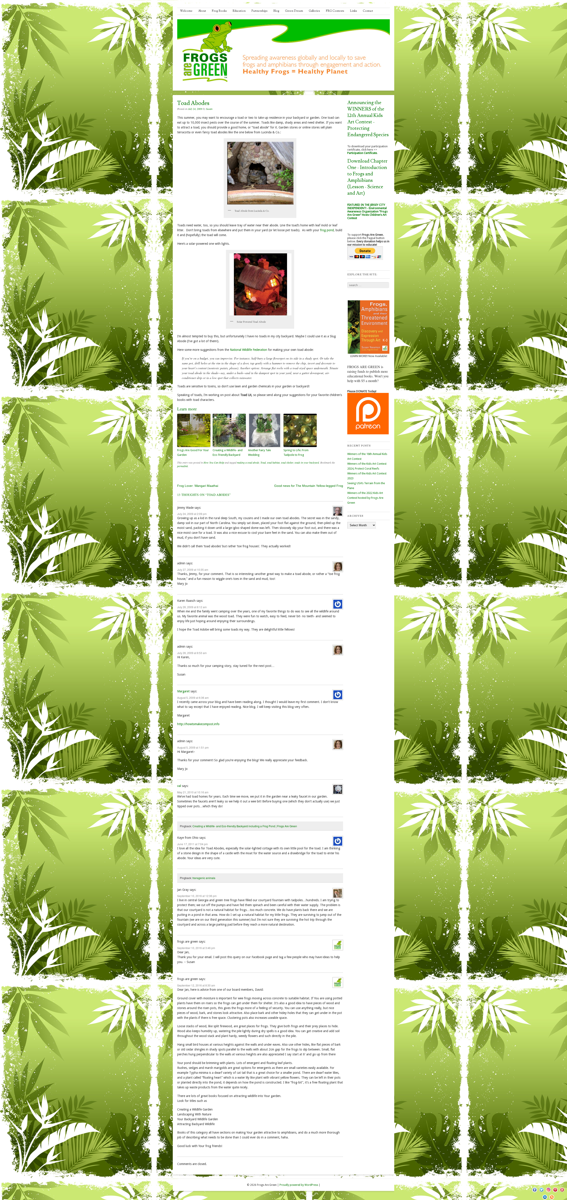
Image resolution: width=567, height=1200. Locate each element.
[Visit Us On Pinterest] (555, 1192)
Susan (209, 109)
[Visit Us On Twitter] (541, 1192)
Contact (368, 11)
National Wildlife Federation (248, 349)
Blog (276, 11)
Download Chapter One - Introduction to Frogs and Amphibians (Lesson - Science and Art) (367, 177)
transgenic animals (203, 878)
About (202, 11)
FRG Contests (335, 11)
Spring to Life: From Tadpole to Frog (296, 452)
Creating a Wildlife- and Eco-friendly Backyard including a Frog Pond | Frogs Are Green (244, 826)
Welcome (186, 11)
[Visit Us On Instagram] (548, 1192)
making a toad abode (248, 462)
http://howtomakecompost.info (198, 724)
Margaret (183, 691)
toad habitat (273, 462)
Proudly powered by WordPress (299, 1184)
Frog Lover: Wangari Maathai (197, 485)
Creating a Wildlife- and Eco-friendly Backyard (228, 452)
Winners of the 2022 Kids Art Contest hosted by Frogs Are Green (365, 497)
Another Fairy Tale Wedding (259, 452)
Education (239, 11)
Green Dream (294, 11)
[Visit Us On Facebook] (534, 1192)
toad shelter (287, 462)
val (179, 786)
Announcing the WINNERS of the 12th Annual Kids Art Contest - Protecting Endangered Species (368, 118)
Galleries (314, 11)
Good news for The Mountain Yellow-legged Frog (308, 485)
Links (353, 11)
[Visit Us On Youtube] (562, 1192)
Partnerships (259, 11)
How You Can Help (214, 462)
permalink (182, 466)
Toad (263, 462)
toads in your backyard (307, 462)
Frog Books (219, 11)
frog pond (327, 230)
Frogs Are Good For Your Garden (193, 452)
